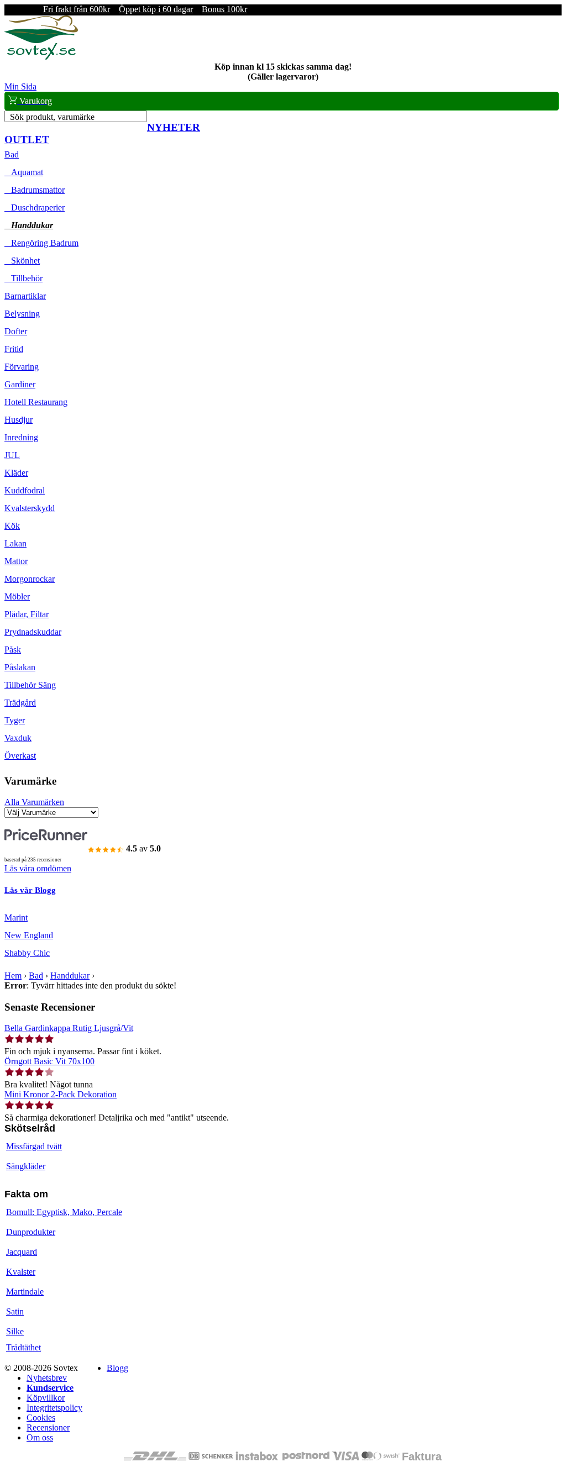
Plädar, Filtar (26, 614)
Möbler (17, 596)
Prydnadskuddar (32, 632)
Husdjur (18, 419)
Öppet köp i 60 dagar (156, 9)
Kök (12, 525)
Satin (15, 1311)
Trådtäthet (23, 1347)
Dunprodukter (30, 1232)
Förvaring (21, 366)
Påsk (12, 649)
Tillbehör (23, 278)
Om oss (40, 1437)
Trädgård (20, 702)
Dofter (15, 331)
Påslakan (19, 667)
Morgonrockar (29, 578)
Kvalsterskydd (29, 508)
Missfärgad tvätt (34, 1146)
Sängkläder (25, 1166)
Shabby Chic (27, 953)
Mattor (16, 561)
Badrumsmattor (34, 189)
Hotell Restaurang (35, 402)
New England (28, 935)
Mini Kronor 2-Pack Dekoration (60, 1094)
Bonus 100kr (224, 9)
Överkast (20, 755)
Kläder (16, 472)
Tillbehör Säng (30, 685)
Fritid (13, 349)
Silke (15, 1331)
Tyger (14, 720)
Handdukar (28, 225)
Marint (16, 917)
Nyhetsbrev (47, 1377)
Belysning (22, 313)
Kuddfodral (24, 490)
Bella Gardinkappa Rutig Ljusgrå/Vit (68, 1028)
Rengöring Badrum (41, 243)
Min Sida (20, 86)
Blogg (117, 1368)
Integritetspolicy (54, 1407)
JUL (12, 455)
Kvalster (20, 1271)
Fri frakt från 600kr (76, 9)
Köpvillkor (46, 1397)
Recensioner (48, 1427)
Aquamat (23, 172)
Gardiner (19, 384)
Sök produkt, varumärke (52, 117)
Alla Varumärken (34, 802)
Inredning (21, 437)
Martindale (25, 1291)
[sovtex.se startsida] (41, 56)
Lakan (15, 543)
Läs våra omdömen (37, 868)
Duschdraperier (34, 207)
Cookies (41, 1417)
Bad (11, 154)
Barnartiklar (25, 296)
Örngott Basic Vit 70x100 (49, 1061)
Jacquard (21, 1251)
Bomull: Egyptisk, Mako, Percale (64, 1212)
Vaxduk (18, 738)
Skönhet (22, 260)
